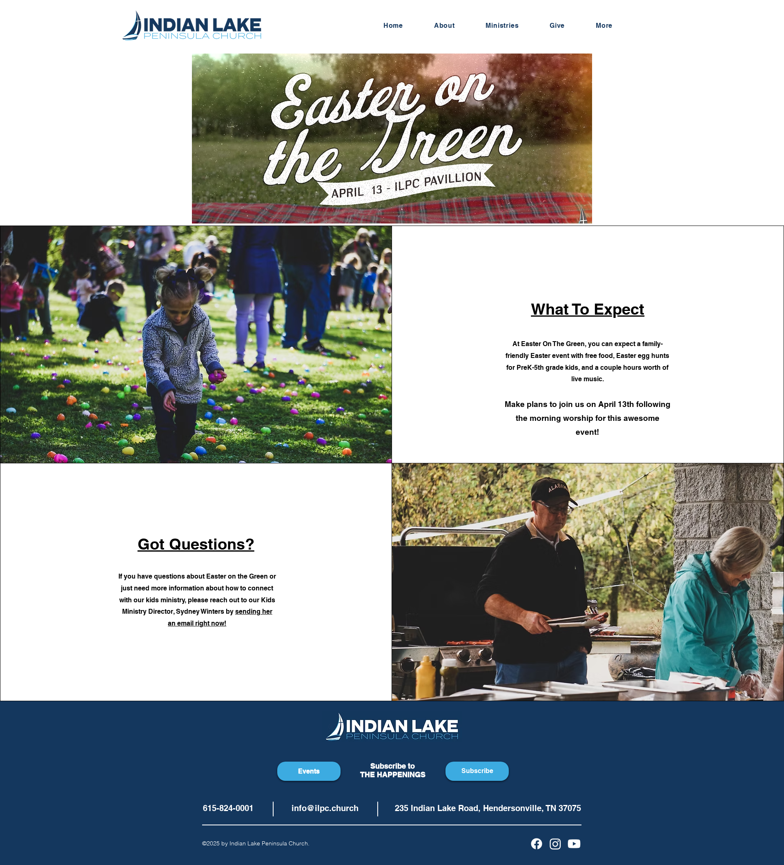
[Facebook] (536, 843)
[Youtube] (574, 843)
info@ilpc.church (325, 808)
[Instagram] (555, 843)
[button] (502, 26)
